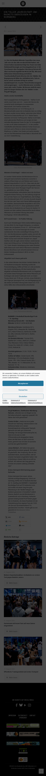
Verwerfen (23, 390)
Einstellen (23, 396)
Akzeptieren (23, 383)
